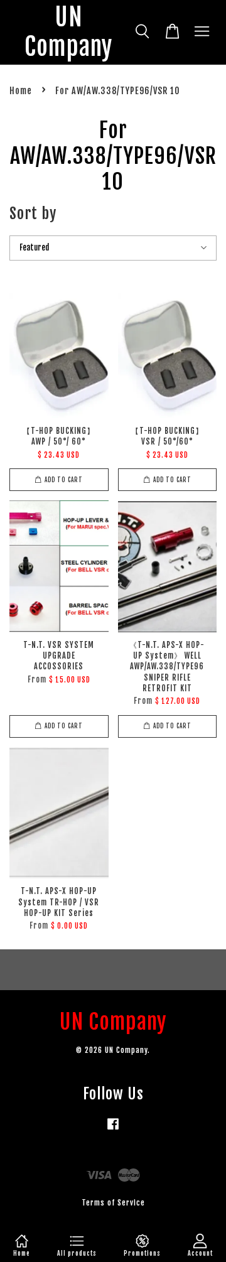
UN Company (68, 32)
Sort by (32, 213)
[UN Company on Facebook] (113, 1130)
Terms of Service (113, 1202)
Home (20, 90)
